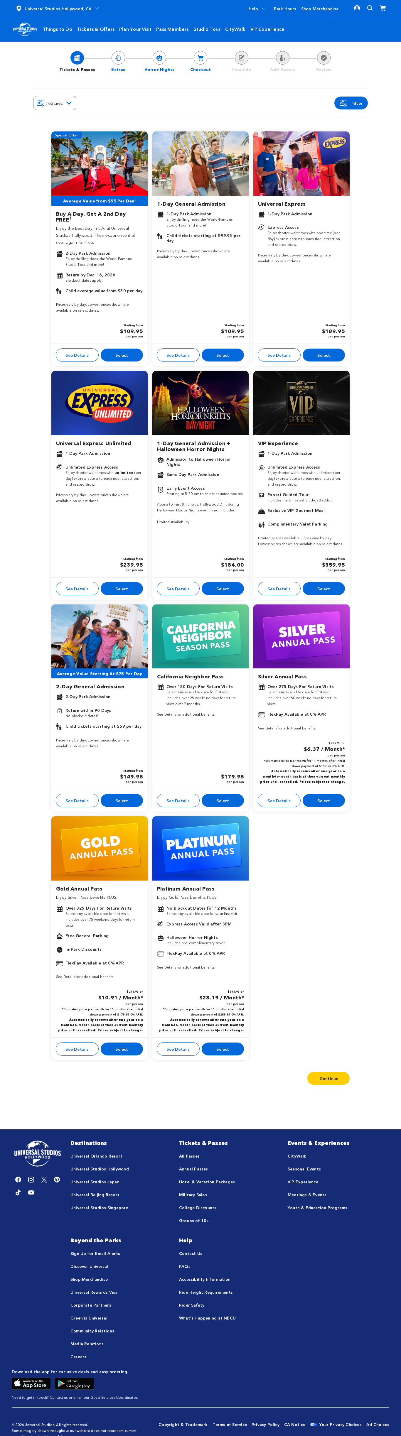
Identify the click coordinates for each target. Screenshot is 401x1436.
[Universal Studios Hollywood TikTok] (18, 1192)
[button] (58, 8)
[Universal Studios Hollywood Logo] (37, 1154)
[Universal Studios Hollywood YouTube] (31, 1192)
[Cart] (382, 7)
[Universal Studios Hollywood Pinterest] (56, 1179)
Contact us (59, 1397)
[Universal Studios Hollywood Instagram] (31, 1179)
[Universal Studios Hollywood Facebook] (18, 1179)
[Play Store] (74, 1382)
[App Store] (31, 1382)
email (78, 1397)
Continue (329, 1078)
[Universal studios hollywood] (25, 28)
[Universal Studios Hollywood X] (44, 1179)
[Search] (369, 7)
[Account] (357, 7)
